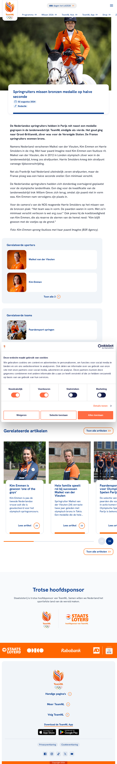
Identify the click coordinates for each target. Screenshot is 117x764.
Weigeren (21, 415)
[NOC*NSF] (109, 650)
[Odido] (35, 650)
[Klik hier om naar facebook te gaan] (45, 753)
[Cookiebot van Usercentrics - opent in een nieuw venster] (100, 346)
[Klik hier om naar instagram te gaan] (51, 753)
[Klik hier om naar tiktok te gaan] (58, 753)
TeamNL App (88, 15)
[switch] (44, 395)
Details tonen (100, 405)
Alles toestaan (95, 415)
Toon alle (96, 430)
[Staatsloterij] (11, 650)
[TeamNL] (46, 618)
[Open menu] (111, 5)
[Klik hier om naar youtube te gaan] (71, 753)
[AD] (96, 650)
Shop (105, 15)
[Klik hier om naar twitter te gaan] (65, 753)
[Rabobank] (71, 650)
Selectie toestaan (59, 415)
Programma (28, 15)
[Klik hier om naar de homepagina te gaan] (10, 10)
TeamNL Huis (68, 15)
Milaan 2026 (48, 15)
